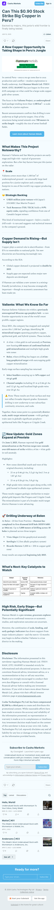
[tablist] (15, 795)
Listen (48, 34)
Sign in (48, 3)
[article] (27, 808)
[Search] (49, 795)
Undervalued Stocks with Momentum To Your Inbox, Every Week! (19, 806)
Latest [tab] (11, 795)
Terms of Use (39, 772)
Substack (14, 904)
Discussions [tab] (21, 795)
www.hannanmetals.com (29, 696)
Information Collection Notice (26, 775)
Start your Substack (20, 898)
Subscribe (39, 3)
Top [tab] (5, 795)
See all (7, 857)
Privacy (39, 889)
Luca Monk (17, 811)
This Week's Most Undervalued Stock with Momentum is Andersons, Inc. (20, 843)
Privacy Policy (46, 775)
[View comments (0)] (16, 832)
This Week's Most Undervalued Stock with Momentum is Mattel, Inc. (20, 825)
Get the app (39, 898)
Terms (45, 889)
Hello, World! (8, 802)
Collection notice (27, 892)
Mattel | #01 (8, 820)
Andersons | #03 (11, 839)
